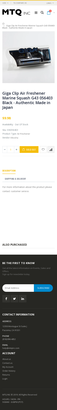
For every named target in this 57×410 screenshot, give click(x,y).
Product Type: (9, 133)
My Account (7, 366)
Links (49, 3)
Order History (8, 370)
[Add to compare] (51, 149)
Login (4, 378)
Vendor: (6, 137)
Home (3, 23)
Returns (6, 374)
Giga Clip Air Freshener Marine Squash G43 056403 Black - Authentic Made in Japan (27, 100)
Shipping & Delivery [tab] (15, 178)
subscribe (43, 287)
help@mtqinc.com (10, 348)
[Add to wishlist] (43, 149)
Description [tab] (9, 170)
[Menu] (36, 13)
